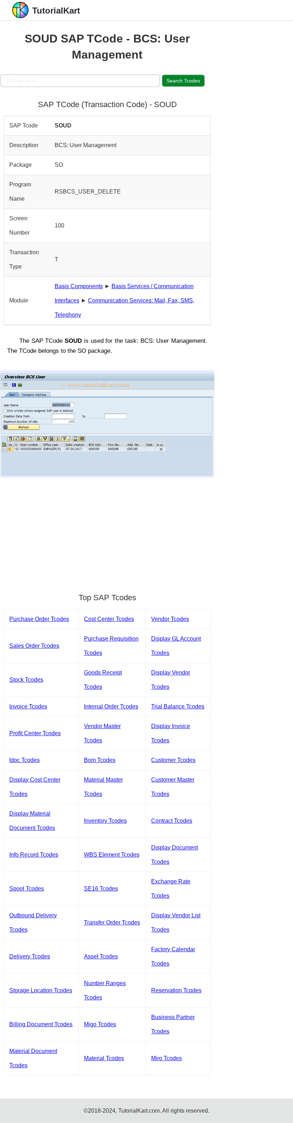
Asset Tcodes (101, 956)
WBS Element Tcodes (111, 855)
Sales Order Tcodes (34, 646)
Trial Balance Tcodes (177, 706)
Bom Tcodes (99, 760)
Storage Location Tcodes (40, 990)
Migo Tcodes (100, 1024)
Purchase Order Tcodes (39, 619)
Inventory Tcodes (105, 821)
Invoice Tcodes (28, 706)
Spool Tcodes (26, 889)
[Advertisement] (107, 531)
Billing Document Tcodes (41, 1024)
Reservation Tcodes (176, 990)
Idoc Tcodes (24, 760)
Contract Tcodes (171, 821)
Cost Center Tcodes (109, 619)
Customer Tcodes (173, 760)
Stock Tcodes (26, 680)
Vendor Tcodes (170, 619)
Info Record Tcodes (33, 855)
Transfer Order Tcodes (112, 922)
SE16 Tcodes (101, 889)
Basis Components (79, 286)
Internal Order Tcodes (111, 706)
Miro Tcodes (166, 1058)
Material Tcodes (104, 1058)
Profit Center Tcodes (35, 733)
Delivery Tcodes (29, 956)
